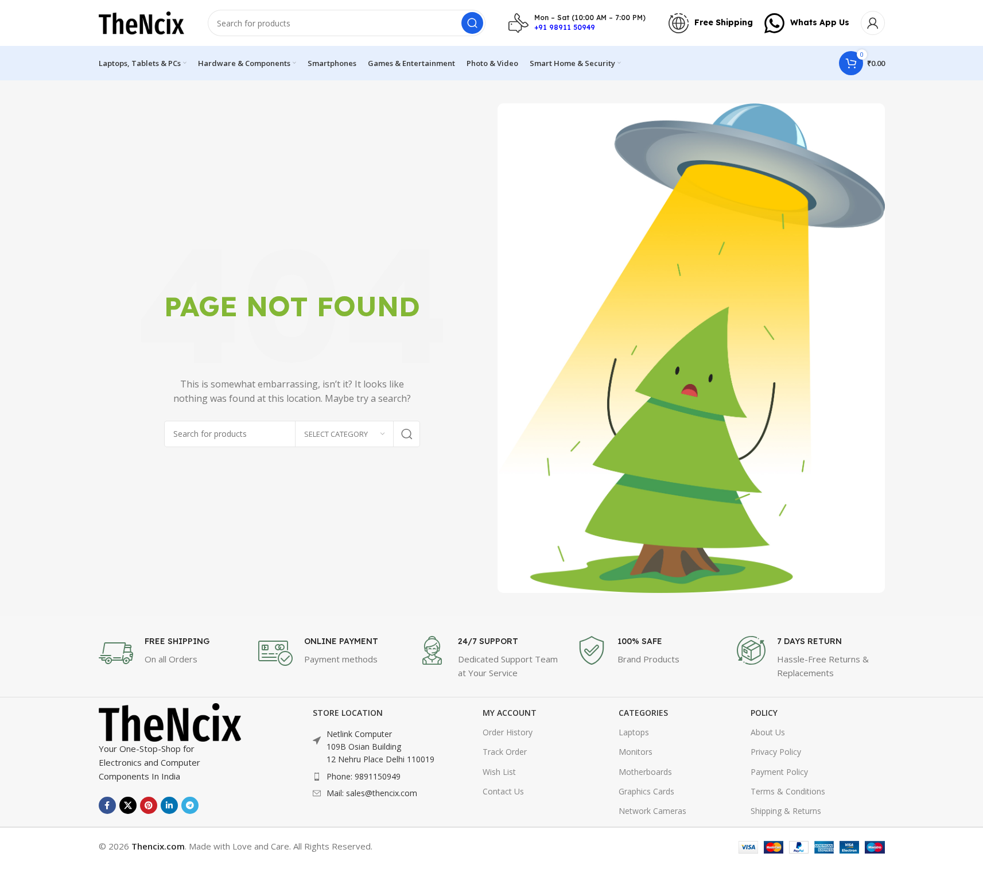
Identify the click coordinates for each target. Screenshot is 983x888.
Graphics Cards (646, 791)
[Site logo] (142, 22)
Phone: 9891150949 (364, 776)
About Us (768, 732)
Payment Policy (779, 771)
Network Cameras (652, 810)
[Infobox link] (577, 23)
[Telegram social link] (190, 805)
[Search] (472, 23)
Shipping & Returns (786, 810)
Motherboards (645, 771)
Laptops (634, 732)
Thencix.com (158, 846)
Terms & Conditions (788, 791)
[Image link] (171, 721)
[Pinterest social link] (148, 805)
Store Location (348, 712)
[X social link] (128, 805)
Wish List (499, 771)
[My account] (873, 22)
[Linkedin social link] (169, 805)
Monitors (635, 751)
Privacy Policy (776, 751)
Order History (508, 732)
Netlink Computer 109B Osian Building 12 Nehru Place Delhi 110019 (380, 746)
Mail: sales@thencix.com (372, 793)
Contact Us (503, 791)
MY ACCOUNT (510, 712)
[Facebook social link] (107, 805)
